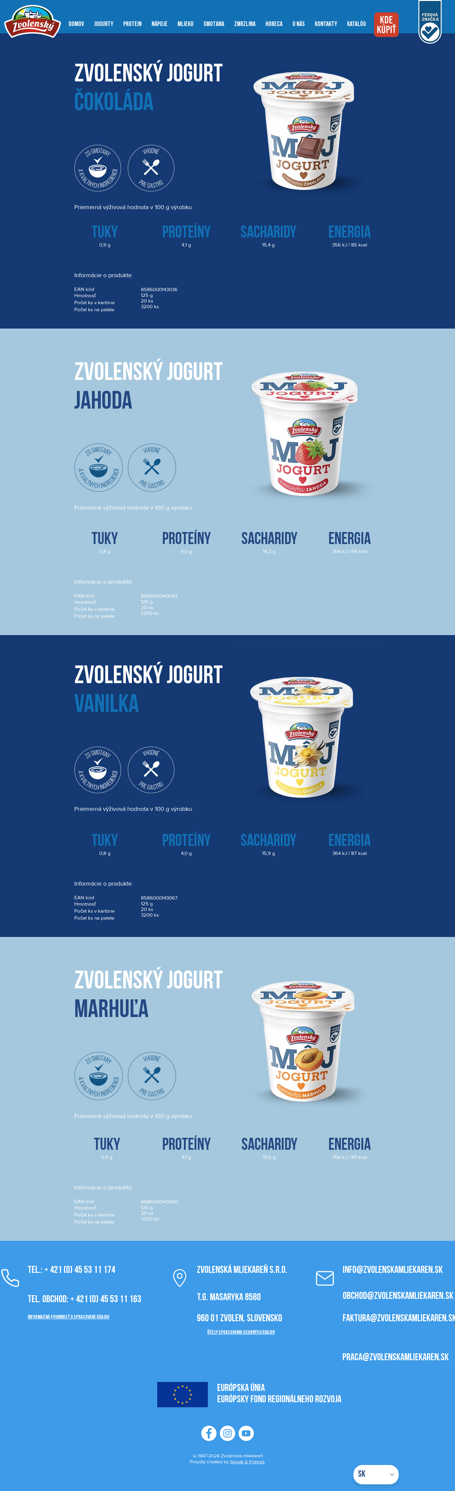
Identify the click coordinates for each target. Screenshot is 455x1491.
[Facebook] (209, 1433)
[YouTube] (246, 1433)
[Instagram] (227, 1433)
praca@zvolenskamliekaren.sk (395, 1358)
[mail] (325, 1278)
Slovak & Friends (247, 1461)
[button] (103, 24)
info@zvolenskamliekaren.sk (393, 1270)
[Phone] (179, 1278)
